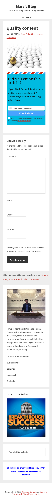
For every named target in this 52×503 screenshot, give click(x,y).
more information (24, 121)
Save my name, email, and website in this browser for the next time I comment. (25, 249)
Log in (37, 494)
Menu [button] (28, 17)
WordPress (28, 494)
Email (10, 214)
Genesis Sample (29, 492)
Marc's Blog (26, 6)
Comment (12, 156)
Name (10, 200)
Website (10, 229)
